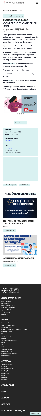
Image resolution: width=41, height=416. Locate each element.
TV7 (6, 142)
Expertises (6, 361)
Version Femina (6, 349)
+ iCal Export (24, 185)
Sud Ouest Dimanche (8, 325)
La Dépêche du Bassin (9, 354)
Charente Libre (6, 327)
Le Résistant (5, 356)
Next (34, 104)
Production (5, 373)
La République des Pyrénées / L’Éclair (14, 329)
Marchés (4, 380)
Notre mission (6, 301)
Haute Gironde (6, 351)
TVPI (2, 347)
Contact (5, 404)
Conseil (4, 366)
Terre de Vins (6, 336)
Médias (4, 320)
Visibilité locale (6, 364)
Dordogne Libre (6, 332)
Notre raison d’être (11, 298)
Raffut (3, 338)
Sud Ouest (8, 141)
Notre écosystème (8, 305)
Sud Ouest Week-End (8, 340)
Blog (3, 391)
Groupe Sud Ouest (8, 308)
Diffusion (4, 377)
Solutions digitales (7, 369)
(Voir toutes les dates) (12, 31)
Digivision (4, 314)
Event (3, 375)
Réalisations (7, 385)
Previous (6, 104)
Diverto (3, 343)
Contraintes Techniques (13, 411)
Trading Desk (5, 371)
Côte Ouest (5, 312)
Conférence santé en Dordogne (18, 258)
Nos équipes (5, 303)
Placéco (4, 334)
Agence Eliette (6, 310)
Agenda (5, 398)
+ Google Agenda (10, 185)
